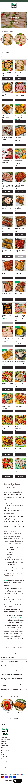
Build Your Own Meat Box (6, 750)
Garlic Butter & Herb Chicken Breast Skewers (7, 251)
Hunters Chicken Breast (7, 137)
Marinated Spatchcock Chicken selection (6, 316)
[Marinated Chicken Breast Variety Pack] (7, 398)
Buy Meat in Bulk (5, 754)
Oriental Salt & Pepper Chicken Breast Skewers (20, 229)
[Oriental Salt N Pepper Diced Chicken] (7, 286)
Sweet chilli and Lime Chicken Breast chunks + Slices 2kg (20, 340)
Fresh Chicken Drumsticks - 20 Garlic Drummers (20, 139)
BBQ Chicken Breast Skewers (6, 229)
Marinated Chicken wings (7, 470)
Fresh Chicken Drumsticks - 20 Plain (6, 207)
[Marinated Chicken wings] (7, 463)
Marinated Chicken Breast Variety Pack (6, 405)
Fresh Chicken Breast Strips (6, 73)
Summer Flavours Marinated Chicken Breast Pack (19, 162)
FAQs (2, 747)
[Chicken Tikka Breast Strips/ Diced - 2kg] (20, 109)
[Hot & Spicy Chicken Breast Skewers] (20, 200)
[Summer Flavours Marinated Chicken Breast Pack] (20, 153)
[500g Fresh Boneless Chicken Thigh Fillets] (20, 87)
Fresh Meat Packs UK (13, 780)
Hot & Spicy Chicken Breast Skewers (19, 207)
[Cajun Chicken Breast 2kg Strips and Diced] (7, 354)
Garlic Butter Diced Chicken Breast (19, 272)
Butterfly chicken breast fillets (7, 94)
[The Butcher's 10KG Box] (7, 153)
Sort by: (19, 56)
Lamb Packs (20, 712)
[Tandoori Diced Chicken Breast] (20, 243)
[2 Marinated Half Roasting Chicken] (7, 109)
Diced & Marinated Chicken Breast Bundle (19, 294)
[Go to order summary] (25, 6)
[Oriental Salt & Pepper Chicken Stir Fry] (20, 420)
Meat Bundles (4, 752)
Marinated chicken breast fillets (20, 470)
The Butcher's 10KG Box (7, 160)
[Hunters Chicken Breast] (7, 130)
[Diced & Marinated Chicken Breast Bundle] (20, 286)
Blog (2, 758)
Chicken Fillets (20, 47)
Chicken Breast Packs (7, 47)
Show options (7, 78)
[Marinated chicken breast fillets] (20, 463)
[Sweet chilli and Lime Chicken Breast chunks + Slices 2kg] (20, 331)
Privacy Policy (4, 741)
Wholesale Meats (4, 756)
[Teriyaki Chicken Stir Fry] (7, 441)
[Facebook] (2, 724)
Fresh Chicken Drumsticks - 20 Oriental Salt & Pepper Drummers (7, 185)
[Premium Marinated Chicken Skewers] (20, 398)
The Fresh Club (4, 745)
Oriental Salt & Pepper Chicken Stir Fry (19, 427)
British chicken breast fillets (19, 73)
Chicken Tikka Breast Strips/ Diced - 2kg (19, 116)
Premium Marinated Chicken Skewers (19, 405)
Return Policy (4, 743)
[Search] (22, 6)
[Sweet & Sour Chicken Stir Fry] (7, 420)
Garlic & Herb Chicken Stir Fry (20, 449)
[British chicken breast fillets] (20, 65)
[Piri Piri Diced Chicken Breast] (7, 265)
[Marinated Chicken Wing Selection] (7, 376)
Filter (4, 56)
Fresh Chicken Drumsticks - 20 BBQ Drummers (19, 185)
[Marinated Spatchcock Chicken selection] (7, 308)
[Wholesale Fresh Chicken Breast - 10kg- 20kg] (7, 331)
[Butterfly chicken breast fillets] (7, 87)
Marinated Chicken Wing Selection (7, 384)
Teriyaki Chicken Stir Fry (7, 448)
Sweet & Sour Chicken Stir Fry (6, 427)
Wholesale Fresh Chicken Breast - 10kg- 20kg (7, 339)
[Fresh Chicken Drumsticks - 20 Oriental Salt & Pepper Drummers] (7, 177)
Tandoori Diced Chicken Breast (20, 251)
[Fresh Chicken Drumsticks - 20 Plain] (7, 200)
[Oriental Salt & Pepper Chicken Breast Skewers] (20, 221)
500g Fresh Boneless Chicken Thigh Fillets (19, 94)
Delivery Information (5, 739)
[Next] (26, 39)
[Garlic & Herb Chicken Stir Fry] (20, 441)
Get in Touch (4, 737)
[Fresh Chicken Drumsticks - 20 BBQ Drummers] (20, 177)
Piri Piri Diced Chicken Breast (7, 272)
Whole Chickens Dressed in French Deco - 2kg (20, 362)
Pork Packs (3, 766)
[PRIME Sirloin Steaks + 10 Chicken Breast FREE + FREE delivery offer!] (20, 308)
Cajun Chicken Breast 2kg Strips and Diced (7, 362)
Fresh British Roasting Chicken (19, 384)
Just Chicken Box (18, 617)
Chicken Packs (4, 762)
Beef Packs (7, 712)
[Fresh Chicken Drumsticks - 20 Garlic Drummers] (20, 130)
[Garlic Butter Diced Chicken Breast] (20, 265)
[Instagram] (4, 724)
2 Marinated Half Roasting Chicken (5, 116)
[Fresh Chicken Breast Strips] (7, 65)
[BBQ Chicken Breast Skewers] (7, 221)
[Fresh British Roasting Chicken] (20, 376)
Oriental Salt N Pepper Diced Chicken (7, 294)
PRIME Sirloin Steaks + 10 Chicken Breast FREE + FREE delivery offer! (20, 317)
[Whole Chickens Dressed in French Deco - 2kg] (20, 354)
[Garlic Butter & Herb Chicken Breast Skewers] (7, 243)
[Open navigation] (2, 5)
